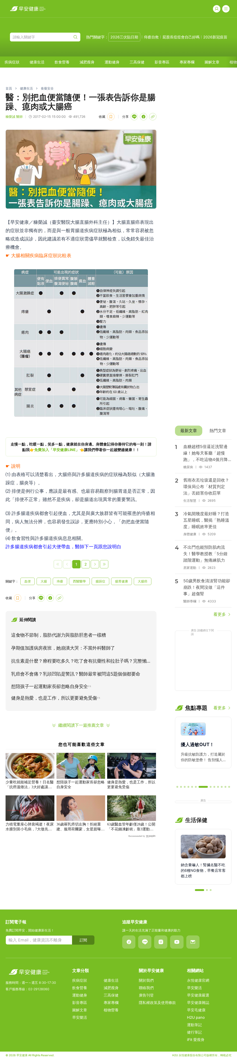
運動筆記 (194, 1024)
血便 (27, 581)
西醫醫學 (79, 581)
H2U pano (196, 1017)
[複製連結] (152, 116)
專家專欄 (187, 62)
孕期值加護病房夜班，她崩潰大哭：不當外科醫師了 (63, 648)
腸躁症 (100, 581)
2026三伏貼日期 (124, 37)
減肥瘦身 (87, 62)
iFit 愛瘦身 (195, 1039)
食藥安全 (47, 88)
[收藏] (111, 116)
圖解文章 (212, 62)
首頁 (9, 88)
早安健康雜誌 (198, 1002)
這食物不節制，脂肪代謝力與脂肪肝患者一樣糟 (58, 635)
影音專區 (162, 62)
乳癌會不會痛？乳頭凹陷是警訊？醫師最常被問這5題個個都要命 (75, 674)
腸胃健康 (121, 581)
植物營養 (111, 1010)
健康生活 (37, 62)
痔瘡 (60, 581)
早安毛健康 (196, 1010)
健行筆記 (194, 1032)
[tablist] (203, 431)
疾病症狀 (12, 62)
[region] (81, 447)
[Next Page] (95, 564)
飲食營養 (62, 62)
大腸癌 (142, 581)
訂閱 (83, 940)
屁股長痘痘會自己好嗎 (181, 37)
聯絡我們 (146, 987)
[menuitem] (12, 62)
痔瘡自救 (151, 37)
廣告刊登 (146, 995)
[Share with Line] (134, 116)
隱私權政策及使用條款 (157, 1002)
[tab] (188, 431)
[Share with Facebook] (143, 116)
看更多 (219, 614)
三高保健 (137, 62)
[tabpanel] (203, 528)
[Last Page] (104, 564)
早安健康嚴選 (198, 995)
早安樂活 (79, 1017)
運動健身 (112, 62)
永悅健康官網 (198, 980)
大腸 (44, 581)
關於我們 (146, 980)
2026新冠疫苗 (215, 37)
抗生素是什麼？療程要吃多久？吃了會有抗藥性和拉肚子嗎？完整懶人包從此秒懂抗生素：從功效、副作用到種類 (79, 662)
